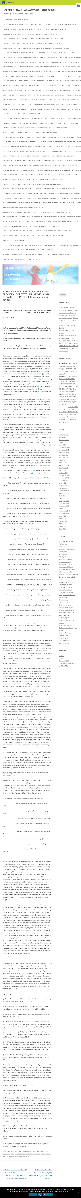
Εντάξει (33, 1195)
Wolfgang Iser (63, 544)
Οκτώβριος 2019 (64, 503)
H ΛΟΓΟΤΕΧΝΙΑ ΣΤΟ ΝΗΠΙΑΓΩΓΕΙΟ (58, 254)
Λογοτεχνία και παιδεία (66, 607)
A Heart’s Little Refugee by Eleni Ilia (15, 20)
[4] (40, 379)
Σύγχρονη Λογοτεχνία (65, 633)
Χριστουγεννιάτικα (64, 640)
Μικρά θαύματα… (34, 259)
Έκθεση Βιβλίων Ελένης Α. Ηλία (13, 34)
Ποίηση (61, 630)
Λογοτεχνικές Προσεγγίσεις (67, 610)
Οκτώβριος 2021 (64, 480)
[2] (43, 374)
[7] (12, 391)
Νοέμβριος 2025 (63, 437)
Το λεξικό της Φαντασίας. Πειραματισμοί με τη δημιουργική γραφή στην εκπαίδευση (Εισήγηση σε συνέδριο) (39, 189)
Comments (64, 661)
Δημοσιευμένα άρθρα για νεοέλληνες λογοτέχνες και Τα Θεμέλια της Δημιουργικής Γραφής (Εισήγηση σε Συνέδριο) (41, 212)
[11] (12, 470)
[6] (39, 389)
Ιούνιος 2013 (62, 526)
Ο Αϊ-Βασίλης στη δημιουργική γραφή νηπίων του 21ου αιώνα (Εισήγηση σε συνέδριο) (31, 226)
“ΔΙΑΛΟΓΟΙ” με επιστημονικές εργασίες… (16, 240)
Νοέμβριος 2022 (63, 468)
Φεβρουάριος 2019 (64, 511)
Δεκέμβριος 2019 (64, 501)
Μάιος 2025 (62, 445)
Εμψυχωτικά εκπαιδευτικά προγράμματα (27, 1154)
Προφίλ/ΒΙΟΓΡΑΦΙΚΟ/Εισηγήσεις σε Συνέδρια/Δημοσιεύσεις (22, 29)
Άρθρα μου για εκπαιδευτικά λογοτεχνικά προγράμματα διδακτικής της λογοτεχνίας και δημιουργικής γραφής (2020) (41, 221)
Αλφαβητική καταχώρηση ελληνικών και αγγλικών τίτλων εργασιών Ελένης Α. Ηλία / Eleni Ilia (33, 38)
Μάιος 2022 (62, 470)
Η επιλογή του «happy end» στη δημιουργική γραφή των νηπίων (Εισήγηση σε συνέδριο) (32, 184)
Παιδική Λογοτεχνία (65, 625)
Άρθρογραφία (63, 551)
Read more (48, 1195)
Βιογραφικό (62, 557)
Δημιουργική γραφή (65, 562)
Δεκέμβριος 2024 (64, 452)
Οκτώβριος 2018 (64, 513)
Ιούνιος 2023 (62, 463)
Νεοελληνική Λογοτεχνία (66, 612)
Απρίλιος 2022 (63, 473)
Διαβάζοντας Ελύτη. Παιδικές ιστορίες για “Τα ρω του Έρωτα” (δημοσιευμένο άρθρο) (30, 132)
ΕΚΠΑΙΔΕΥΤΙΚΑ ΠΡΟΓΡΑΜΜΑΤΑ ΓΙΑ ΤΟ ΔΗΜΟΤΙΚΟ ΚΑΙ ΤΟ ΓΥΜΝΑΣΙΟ (23, 254)
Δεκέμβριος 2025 (64, 435)
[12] (31, 473)
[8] (21, 399)
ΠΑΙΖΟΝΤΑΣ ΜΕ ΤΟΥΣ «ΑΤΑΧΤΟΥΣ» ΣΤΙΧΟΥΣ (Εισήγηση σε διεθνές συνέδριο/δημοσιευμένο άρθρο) (35, 128)
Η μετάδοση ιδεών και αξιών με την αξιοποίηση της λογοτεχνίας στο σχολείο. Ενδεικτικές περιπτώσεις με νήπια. (68, 399)
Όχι (40, 1195)
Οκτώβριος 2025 (64, 440)
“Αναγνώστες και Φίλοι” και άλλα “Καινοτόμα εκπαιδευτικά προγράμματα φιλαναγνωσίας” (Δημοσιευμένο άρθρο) (40, 123)
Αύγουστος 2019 (64, 506)
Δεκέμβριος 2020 (64, 493)
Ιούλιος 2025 (62, 442)
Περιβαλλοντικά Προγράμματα (68, 628)
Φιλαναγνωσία (63, 638)
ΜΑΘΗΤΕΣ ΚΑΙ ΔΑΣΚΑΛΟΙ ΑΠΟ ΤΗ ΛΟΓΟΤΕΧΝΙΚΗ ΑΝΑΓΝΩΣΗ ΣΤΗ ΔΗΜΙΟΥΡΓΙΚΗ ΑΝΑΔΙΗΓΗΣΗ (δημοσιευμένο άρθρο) (40, 165)
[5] (28, 386)
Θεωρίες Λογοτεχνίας (65, 602)
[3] (26, 376)
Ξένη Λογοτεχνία (64, 618)
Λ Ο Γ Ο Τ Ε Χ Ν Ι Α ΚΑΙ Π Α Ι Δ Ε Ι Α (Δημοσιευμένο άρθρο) (21, 114)
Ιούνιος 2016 (62, 518)
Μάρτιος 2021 (63, 488)
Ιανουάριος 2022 (64, 478)
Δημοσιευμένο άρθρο (41, 1151)
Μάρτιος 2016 (63, 521)
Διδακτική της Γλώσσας (66, 567)
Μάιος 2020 (62, 496)
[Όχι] (78, 1192)
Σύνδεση (11, 2)
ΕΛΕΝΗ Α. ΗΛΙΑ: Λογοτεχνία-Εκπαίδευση (29, 10)
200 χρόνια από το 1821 (66, 541)
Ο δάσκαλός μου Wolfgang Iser (13, 259)
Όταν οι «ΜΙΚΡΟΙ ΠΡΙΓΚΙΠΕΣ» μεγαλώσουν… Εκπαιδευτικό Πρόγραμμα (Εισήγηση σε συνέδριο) (33, 236)
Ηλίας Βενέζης (63, 600)
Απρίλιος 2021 (63, 485)
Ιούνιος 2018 (62, 516)
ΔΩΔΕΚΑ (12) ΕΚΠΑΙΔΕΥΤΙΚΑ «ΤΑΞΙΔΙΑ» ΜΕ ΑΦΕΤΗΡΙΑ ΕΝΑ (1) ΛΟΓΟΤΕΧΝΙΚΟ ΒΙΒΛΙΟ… (28, 250)
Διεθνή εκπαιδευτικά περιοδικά (68, 574)
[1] (19, 366)
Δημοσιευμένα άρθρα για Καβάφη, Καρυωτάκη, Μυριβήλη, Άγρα (23, 207)
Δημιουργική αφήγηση (27, 1151)
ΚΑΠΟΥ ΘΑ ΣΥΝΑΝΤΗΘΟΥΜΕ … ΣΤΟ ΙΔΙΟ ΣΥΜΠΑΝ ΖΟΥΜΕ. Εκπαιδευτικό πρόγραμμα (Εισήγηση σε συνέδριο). (38, 231)
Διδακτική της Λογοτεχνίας (67, 569)
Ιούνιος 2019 (62, 508)
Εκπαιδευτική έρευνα (65, 590)
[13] (43, 521)
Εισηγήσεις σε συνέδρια (66, 582)
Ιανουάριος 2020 (64, 498)
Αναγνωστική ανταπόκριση (67, 549)
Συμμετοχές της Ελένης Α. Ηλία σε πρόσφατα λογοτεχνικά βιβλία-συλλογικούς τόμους (32, 43)
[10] (50, 445)
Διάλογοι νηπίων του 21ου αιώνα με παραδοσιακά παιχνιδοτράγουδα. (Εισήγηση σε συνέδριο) (33, 179)
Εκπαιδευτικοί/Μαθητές (66, 592)
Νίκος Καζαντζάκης (64, 615)
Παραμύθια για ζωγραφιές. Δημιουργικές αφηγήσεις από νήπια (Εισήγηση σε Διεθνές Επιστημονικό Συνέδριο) (39, 156)
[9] (30, 412)
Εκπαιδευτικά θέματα (65, 587)
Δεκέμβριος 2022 (64, 465)
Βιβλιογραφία (63, 554)
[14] (26, 673)
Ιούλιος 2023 (62, 460)
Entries (62, 658)
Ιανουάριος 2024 (64, 455)
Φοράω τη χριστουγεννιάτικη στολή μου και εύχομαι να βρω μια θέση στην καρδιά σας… (68, 310)
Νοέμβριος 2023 (63, 457)
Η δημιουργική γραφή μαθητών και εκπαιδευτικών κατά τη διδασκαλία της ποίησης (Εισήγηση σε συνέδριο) (38, 53)
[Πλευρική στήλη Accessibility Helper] (78, 5)
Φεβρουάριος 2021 (64, 490)
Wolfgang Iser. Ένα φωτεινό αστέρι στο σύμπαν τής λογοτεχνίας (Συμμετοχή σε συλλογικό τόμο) (36, 48)
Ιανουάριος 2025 (64, 450)
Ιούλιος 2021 (62, 483)
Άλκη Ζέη (62, 546)
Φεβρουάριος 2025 (64, 447)
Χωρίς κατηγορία (64, 643)
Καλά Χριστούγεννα (65, 605)
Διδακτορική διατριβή (65, 572)
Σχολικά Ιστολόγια (64, 635)
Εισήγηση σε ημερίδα (65, 585)
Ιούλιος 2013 (62, 524)
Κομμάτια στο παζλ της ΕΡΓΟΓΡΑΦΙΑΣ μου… (42, 34)
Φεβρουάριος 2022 (64, 475)
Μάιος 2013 (62, 529)
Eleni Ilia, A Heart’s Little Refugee (57, 29)
